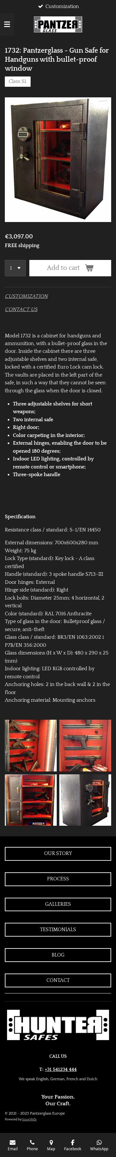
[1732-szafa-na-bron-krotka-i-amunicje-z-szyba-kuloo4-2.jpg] (85, 745)
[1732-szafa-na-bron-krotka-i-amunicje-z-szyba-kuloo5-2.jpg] (31, 800)
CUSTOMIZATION (26, 296)
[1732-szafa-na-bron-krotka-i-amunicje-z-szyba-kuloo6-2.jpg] (85, 800)
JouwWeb (29, 1119)
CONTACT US (21, 309)
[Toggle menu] (7, 24)
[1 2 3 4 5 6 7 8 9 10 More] (15, 268)
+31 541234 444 (61, 1069)
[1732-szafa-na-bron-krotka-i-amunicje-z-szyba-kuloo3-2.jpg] (31, 745)
